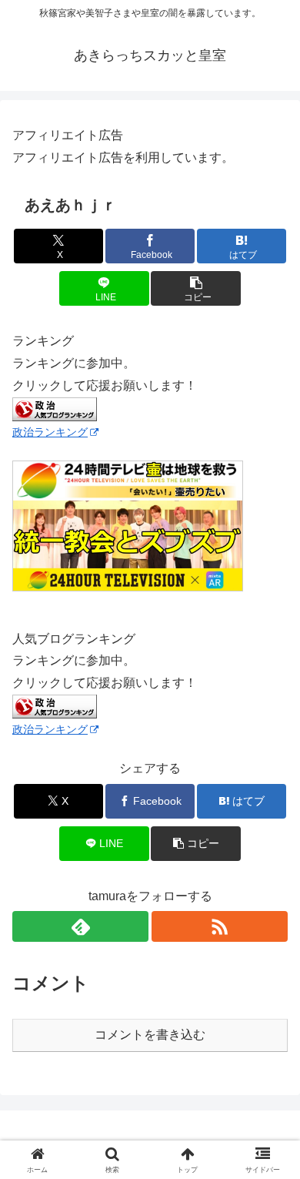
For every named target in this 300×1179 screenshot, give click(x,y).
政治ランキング (50, 432)
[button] (195, 288)
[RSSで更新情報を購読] (220, 926)
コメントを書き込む (150, 1034)
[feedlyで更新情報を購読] (80, 926)
